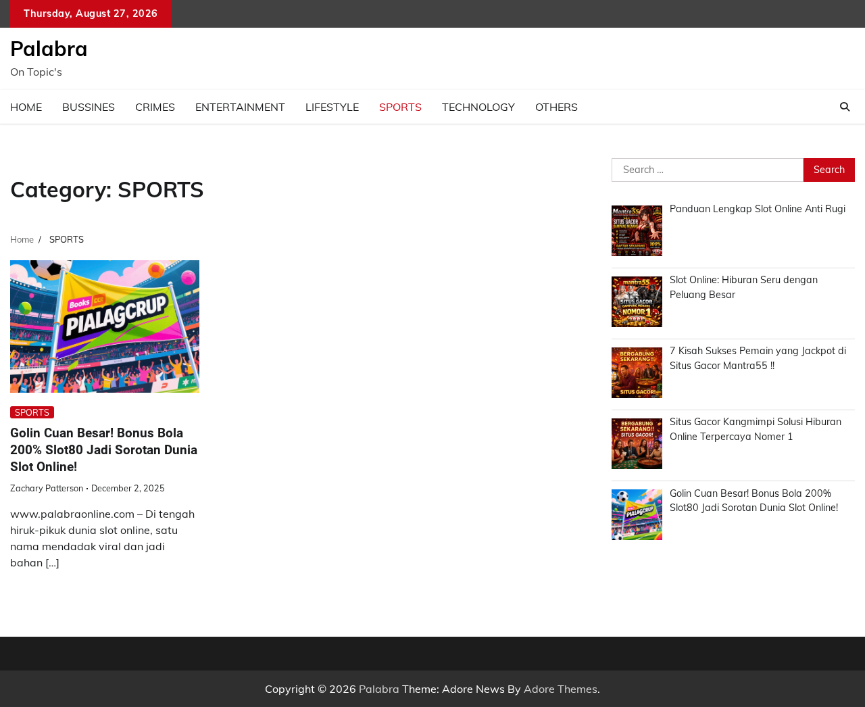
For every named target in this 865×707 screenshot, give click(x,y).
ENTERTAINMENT (240, 107)
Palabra (49, 49)
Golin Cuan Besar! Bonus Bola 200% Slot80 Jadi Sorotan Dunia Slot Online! (103, 449)
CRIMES (155, 107)
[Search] (845, 107)
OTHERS (556, 107)
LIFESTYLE (332, 107)
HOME (26, 107)
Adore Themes (560, 689)
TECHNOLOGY (478, 107)
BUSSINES (88, 107)
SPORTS (400, 107)
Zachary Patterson (46, 488)
